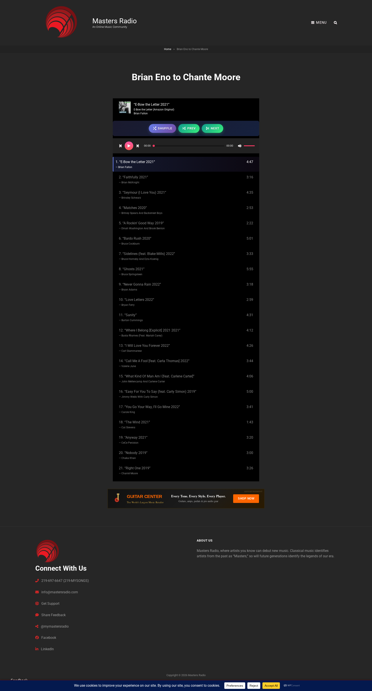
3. (142, 194)
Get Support (49, 603)
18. (134, 424)
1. (135, 164)
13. (144, 348)
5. (142, 225)
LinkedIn (47, 649)
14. (154, 363)
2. (133, 179)
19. (133, 439)
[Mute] (239, 145)
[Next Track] (137, 145)
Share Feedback (53, 615)
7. (147, 256)
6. (135, 240)
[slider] (250, 146)
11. (131, 317)
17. (149, 409)
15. (156, 378)
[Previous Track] (120, 145)
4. (140, 210)
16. (157, 393)
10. (136, 302)
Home (167, 49)
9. (140, 286)
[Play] (129, 145)
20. (133, 455)
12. (149, 332)
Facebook (48, 638)
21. (134, 470)
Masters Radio (114, 21)
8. (131, 271)
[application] (186, 145)
